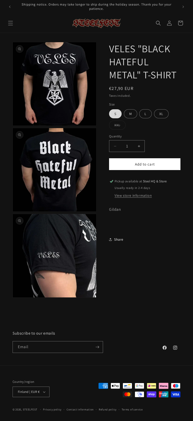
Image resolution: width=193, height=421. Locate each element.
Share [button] (118, 239)
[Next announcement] (183, 6)
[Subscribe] (97, 347)
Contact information (80, 409)
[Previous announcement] (9, 6)
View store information (133, 195)
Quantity (115, 136)
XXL (117, 125)
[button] (10, 23)
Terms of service (132, 409)
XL (161, 114)
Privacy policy (52, 409)
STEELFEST (30, 409)
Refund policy (108, 409)
